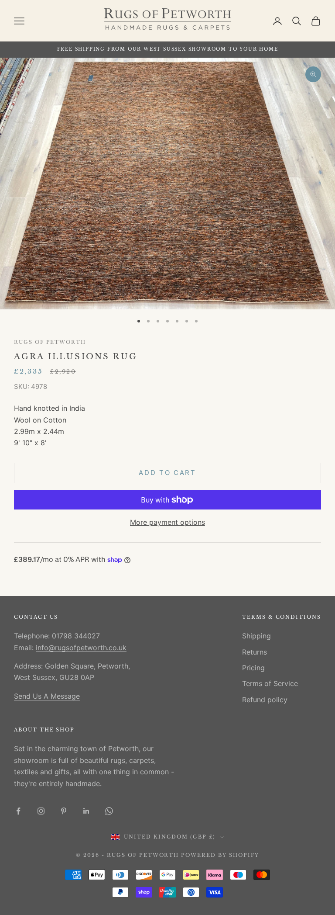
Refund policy (264, 699)
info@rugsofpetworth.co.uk (81, 647)
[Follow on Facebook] (18, 811)
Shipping (256, 635)
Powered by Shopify (220, 855)
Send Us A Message (47, 696)
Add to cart (167, 472)
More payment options (167, 522)
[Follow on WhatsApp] (109, 811)
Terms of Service (270, 683)
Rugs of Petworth (50, 342)
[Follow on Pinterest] (63, 811)
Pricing (253, 667)
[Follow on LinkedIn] (86, 811)
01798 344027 (76, 635)
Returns (254, 652)
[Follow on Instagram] (41, 811)
